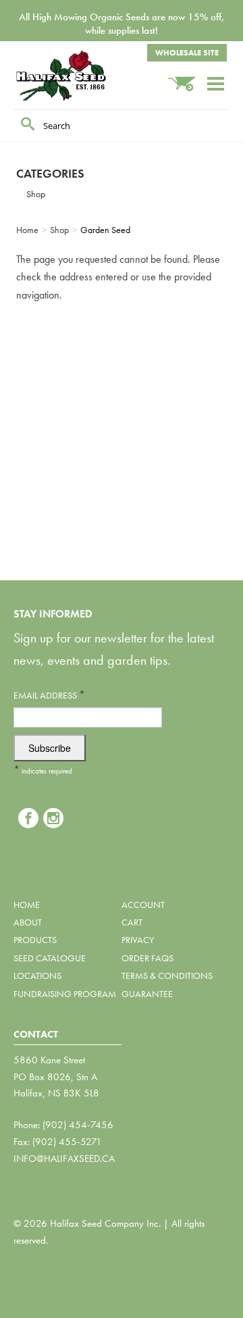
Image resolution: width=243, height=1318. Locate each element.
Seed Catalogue (50, 958)
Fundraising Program (65, 994)
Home (27, 904)
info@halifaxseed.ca (64, 1158)
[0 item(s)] (187, 77)
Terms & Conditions (167, 975)
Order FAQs (147, 958)
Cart (132, 922)
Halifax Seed (81, 75)
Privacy (138, 940)
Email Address (49, 695)
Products (35, 940)
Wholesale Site (187, 52)
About (28, 922)
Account (143, 904)
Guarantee (147, 994)
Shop (35, 194)
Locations (37, 975)
